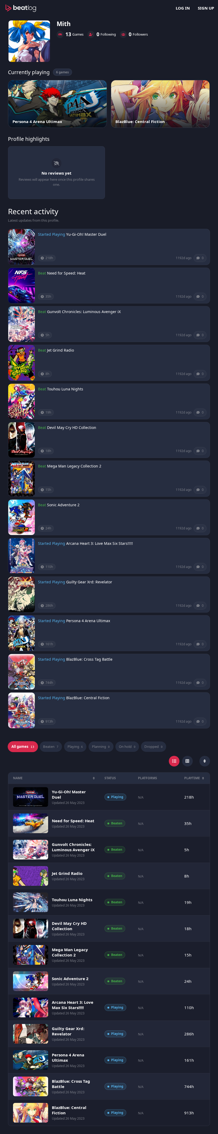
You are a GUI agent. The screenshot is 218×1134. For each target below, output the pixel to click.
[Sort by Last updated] (204, 761)
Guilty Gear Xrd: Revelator (89, 581)
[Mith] (29, 41)
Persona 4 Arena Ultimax (88, 620)
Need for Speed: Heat (66, 273)
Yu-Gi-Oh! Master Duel (86, 234)
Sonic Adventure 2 (63, 504)
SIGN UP (206, 8)
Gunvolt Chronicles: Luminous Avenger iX (84, 311)
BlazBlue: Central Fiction (88, 697)
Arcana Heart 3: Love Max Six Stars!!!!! (99, 543)
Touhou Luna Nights (65, 388)
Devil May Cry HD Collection (71, 427)
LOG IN (183, 8)
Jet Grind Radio (60, 350)
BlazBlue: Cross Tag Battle (89, 659)
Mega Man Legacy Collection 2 (74, 466)
